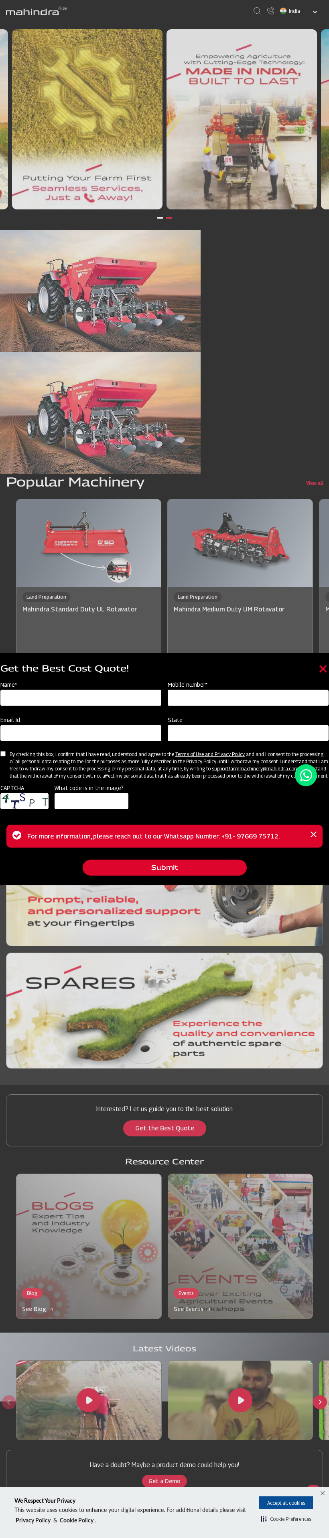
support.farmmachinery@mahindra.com (255, 769)
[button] (286, 1518)
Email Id (10, 719)
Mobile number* (187, 684)
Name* (8, 684)
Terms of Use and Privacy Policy (210, 754)
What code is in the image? (89, 787)
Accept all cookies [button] (286, 1503)
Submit (164, 867)
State (175, 719)
